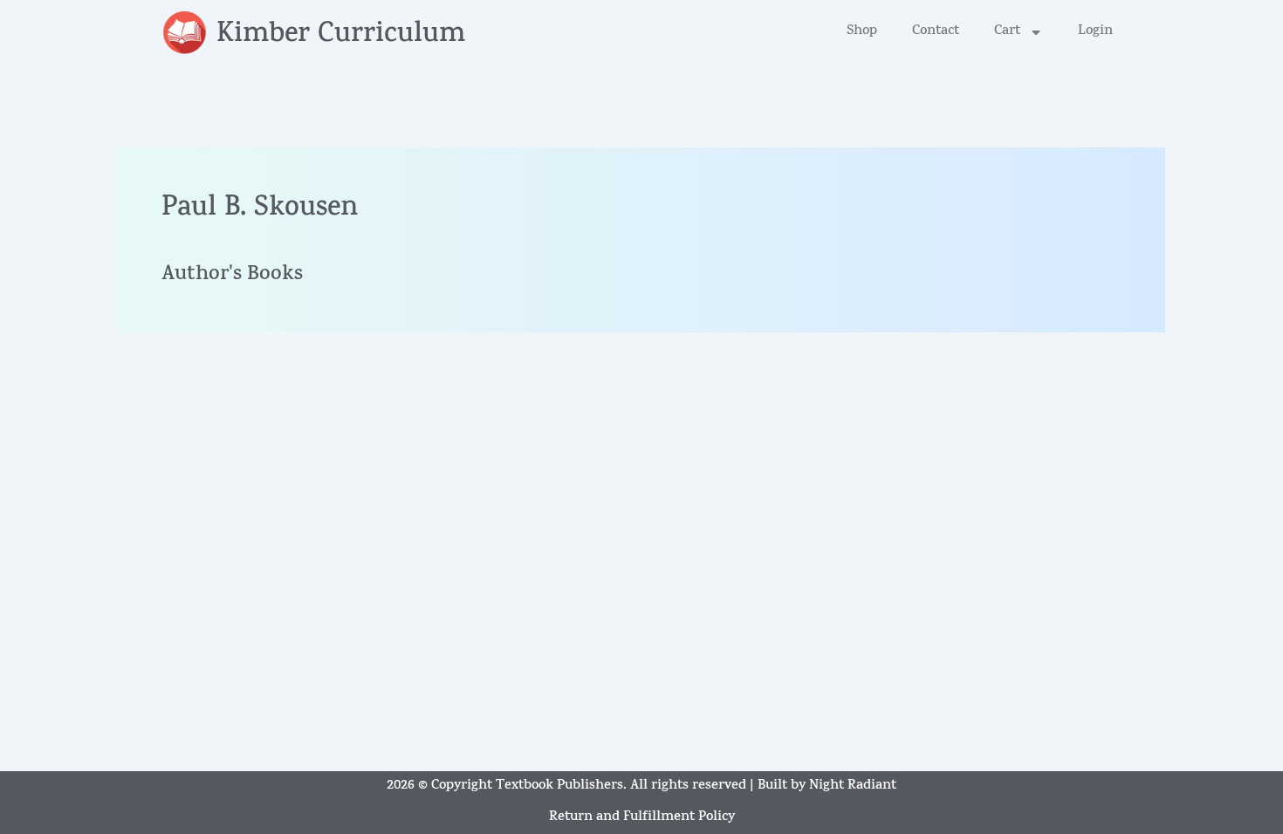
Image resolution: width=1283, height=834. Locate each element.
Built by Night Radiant (827, 786)
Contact (935, 32)
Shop (862, 32)
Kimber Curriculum (340, 36)
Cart (1007, 32)
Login (1095, 32)
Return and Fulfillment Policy (642, 818)
